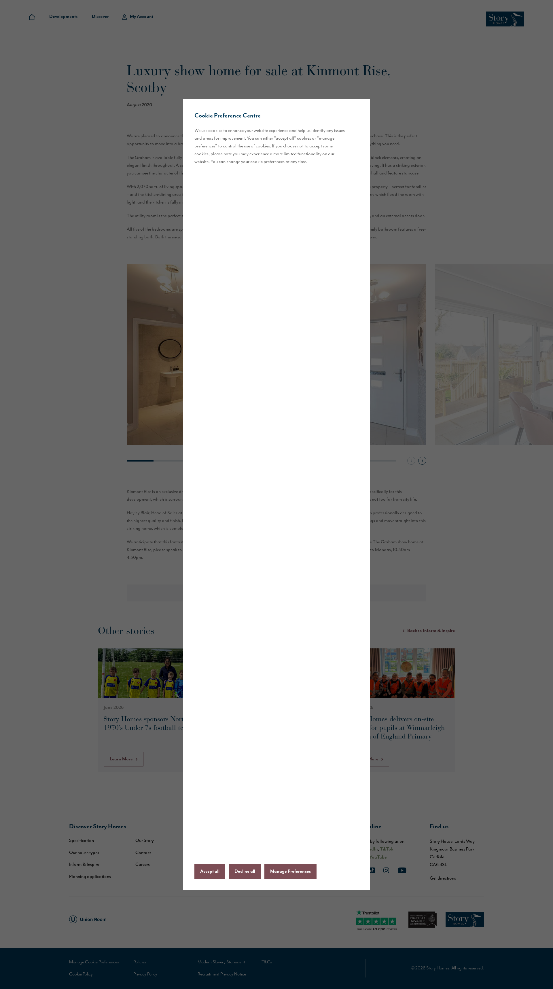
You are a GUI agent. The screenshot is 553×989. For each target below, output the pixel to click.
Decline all (244, 871)
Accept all (209, 871)
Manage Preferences (290, 871)
